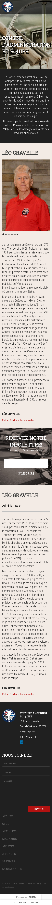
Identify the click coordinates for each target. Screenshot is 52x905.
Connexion (34, 902)
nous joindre (12, 869)
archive (8, 846)
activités (9, 831)
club (5, 823)
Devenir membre (20, 902)
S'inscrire (26, 473)
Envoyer (39, 809)
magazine (9, 839)
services (8, 861)
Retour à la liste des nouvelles (18, 420)
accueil (8, 816)
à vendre (9, 854)
